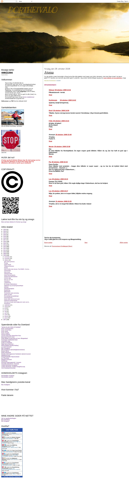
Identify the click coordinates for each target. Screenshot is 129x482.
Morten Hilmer (5, 351)
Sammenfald (7, 270)
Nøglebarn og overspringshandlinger (13, 285)
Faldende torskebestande (10, 300)
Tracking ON (17, 476)
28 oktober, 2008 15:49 (63, 134)
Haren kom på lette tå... (10, 275)
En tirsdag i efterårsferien (10, 284)
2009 (4, 253)
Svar (50, 95)
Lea (50, 179)
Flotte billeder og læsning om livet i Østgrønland (14, 338)
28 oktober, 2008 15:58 (62, 146)
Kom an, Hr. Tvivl (8, 279)
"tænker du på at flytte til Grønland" (11, 327)
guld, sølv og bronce (9, 261)
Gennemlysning (8, 297)
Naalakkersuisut (5, 355)
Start (86, 242)
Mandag (6, 287)
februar (6, 316)
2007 (4, 319)
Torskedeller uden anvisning (11, 293)
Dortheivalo (53, 100)
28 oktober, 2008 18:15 (60, 179)
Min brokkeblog (5, 419)
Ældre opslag (124, 242)
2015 (4, 243)
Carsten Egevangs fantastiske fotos (11, 335)
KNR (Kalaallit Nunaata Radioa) (9, 345)
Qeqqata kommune (6, 359)
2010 (4, 252)
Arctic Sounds (5, 332)
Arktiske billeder (5, 334)
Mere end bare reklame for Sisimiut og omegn (13, 222)
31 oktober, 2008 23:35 (63, 201)
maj (5, 311)
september (7, 305)
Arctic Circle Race (6, 330)
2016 (4, 241)
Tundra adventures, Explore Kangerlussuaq (13, 366)
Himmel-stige (7, 278)
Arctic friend (4, 331)
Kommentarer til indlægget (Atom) (62, 246)
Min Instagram (5, 421)
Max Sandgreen (5, 348)
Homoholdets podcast (7, 377)
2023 (4, 233)
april (5, 313)
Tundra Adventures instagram (9, 365)
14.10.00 (58, 80)
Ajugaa (49, 72)
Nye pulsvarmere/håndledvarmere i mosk (10, 469)
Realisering (7, 290)
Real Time (11, 476)
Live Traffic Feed (12, 430)
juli (5, 308)
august (6, 306)
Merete (51, 146)
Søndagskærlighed (9, 288)
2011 (4, 250)
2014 (4, 245)
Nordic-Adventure (6, 352)
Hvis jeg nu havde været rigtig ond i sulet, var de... (17, 302)
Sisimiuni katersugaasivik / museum (11, 362)
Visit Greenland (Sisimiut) (8, 368)
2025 (4, 229)
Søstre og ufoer (8, 294)
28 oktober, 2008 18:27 (60, 191)
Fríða (51, 121)
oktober (6, 260)
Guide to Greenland (6, 342)
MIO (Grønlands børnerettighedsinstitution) (13, 349)
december (7, 257)
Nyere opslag (48, 242)
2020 (4, 234)
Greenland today (5, 341)
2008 (4, 255)
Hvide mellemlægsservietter (8, 464)
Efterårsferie (7, 291)
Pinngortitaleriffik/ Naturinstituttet (10, 356)
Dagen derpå (7, 264)
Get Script (6, 476)
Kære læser (7, 272)
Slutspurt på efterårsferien (10, 276)
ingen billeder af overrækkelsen (112, 78)
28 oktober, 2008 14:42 (68, 100)
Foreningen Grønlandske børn (9, 340)
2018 (4, 238)
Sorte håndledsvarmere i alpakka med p (9, 447)
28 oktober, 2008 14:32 (63, 90)
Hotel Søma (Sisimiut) (7, 344)
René (51, 110)
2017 (4, 240)
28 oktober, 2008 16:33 (60, 162)
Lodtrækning (7, 282)
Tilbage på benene (9, 266)
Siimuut (51, 90)
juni (5, 310)
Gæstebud (7, 281)
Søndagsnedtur (8, 273)
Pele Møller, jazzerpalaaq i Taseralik (10, 455)
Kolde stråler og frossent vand (11, 299)
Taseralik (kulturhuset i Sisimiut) (10, 364)
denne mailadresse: (28, 97)
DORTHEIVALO (32, 10)
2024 (4, 231)
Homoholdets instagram (7, 375)
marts (6, 314)
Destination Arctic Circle (7, 337)
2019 (4, 236)
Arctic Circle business (7, 328)
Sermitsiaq (4, 361)
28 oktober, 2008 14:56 (61, 110)
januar (6, 318)
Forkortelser (7, 303)
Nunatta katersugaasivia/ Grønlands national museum (16, 354)
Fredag (6, 263)
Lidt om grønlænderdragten (8, 418)
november (7, 258)
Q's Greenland (5, 358)
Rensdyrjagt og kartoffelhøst (11, 296)
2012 (4, 248)
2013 (4, 246)
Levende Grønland (6, 347)
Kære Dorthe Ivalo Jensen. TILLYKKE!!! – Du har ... (17, 269)
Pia (50, 162)
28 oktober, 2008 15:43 (61, 121)
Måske (14, 473)
